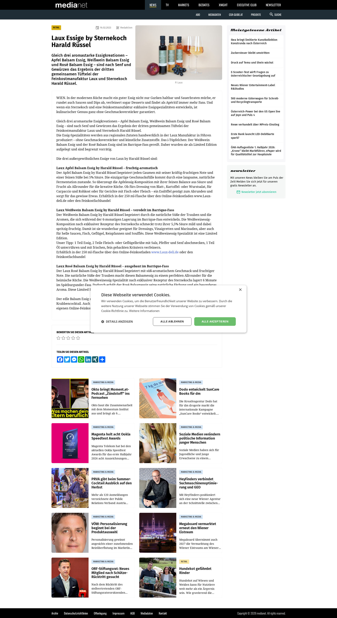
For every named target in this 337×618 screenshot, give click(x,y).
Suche (275, 14)
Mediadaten (214, 14)
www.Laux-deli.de (165, 252)
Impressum (118, 613)
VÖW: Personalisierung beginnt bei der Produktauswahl (109, 528)
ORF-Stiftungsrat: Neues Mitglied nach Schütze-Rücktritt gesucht (110, 573)
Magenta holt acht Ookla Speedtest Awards (110, 436)
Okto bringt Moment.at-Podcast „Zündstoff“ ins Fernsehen (110, 394)
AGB (132, 613)
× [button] (240, 289)
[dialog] (168, 309)
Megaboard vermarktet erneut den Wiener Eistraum (197, 528)
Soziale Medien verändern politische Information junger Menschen (199, 438)
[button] (117, 321)
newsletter (243, 171)
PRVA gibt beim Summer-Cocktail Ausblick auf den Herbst (111, 483)
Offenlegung (100, 613)
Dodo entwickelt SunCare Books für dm (199, 392)
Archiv (54, 613)
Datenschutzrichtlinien (76, 613)
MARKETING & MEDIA (103, 382)
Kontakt (163, 613)
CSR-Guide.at (236, 14)
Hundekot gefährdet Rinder (195, 571)
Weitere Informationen (144, 311)
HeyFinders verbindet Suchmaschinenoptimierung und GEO (198, 483)
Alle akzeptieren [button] (215, 321)
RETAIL (56, 27)
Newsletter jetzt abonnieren (256, 192)
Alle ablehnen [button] (172, 321)
